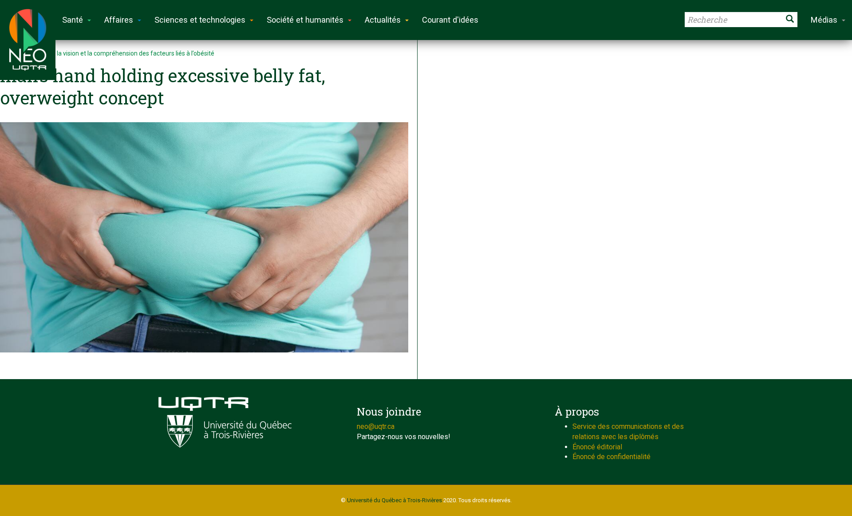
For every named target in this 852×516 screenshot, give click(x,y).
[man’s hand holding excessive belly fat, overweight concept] (204, 237)
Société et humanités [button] (305, 19)
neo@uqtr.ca (375, 426)
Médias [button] (824, 19)
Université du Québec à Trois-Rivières (394, 500)
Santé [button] (72, 19)
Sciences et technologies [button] (199, 19)
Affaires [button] (118, 19)
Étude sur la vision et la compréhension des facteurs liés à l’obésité (121, 53)
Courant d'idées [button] (450, 19)
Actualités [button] (383, 19)
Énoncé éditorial (597, 447)
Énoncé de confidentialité (611, 456)
